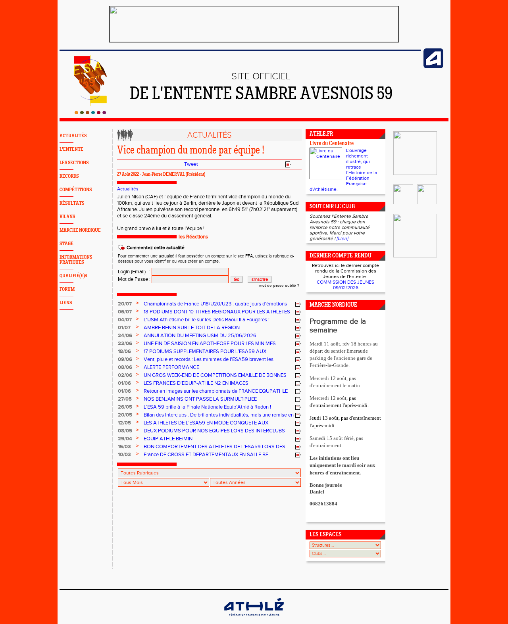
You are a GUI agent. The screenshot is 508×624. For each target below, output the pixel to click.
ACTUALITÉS (73, 135)
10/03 (124, 454)
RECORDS (69, 176)
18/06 (124, 351)
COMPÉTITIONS (76, 189)
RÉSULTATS (72, 203)
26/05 (125, 407)
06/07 (125, 312)
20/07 (125, 304)
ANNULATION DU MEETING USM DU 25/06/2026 (200, 335)
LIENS (66, 302)
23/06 (125, 343)
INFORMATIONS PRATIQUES (76, 260)
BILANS (67, 216)
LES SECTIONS (74, 162)
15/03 (124, 447)
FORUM (67, 289)
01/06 (124, 383)
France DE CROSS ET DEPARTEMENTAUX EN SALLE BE (206, 454)
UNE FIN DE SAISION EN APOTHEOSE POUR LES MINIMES (210, 343)
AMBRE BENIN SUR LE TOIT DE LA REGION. (192, 327)
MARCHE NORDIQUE (80, 230)
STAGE (66, 243)
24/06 (125, 335)
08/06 (125, 367)
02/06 (125, 375)
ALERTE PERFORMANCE (171, 367)
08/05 (125, 431)
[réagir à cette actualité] (298, 304)
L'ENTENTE (71, 149)
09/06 (125, 359)
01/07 (124, 327)
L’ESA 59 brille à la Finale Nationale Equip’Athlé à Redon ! (207, 407)
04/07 (125, 320)
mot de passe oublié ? (279, 285)
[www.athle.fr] (433, 66)
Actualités (128, 189)
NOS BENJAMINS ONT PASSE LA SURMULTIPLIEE (200, 399)
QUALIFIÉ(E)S (73, 275)
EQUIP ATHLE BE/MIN (168, 439)
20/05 (125, 415)
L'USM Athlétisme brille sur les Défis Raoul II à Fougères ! (206, 320)
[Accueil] (90, 112)
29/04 (125, 439)
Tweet (191, 164)
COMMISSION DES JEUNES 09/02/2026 (345, 284)
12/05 (124, 423)
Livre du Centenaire (332, 144)
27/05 (125, 399)
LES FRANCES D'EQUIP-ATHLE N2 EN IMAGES (196, 383)
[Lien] (342, 238)
